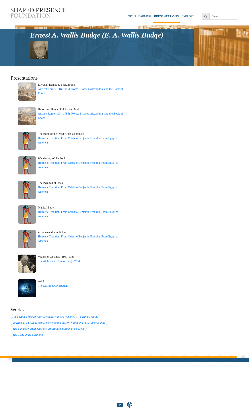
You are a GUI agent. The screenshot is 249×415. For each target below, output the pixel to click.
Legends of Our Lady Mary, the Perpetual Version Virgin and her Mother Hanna (59, 322)
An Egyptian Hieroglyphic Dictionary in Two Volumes (44, 316)
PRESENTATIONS (167, 16)
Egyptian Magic (89, 316)
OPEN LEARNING (139, 16)
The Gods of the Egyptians (28, 334)
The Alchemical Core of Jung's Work (59, 261)
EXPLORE (188, 16)
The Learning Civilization (53, 285)
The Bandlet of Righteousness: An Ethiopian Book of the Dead (49, 328)
